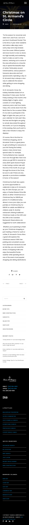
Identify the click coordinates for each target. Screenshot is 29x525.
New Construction (9, 313)
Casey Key (6, 483)
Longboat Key (7, 491)
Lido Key (5, 487)
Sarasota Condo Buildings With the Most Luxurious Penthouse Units (13, 355)
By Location (7, 449)
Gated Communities (9, 416)
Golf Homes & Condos (10, 420)
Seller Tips (6, 321)
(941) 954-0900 (12, 386)
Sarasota (6, 317)
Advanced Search (9, 445)
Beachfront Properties (10, 412)
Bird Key (5, 479)
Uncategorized (17, 24)
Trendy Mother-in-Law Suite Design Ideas (14, 339)
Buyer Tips (6, 309)
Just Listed (6, 457)
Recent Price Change (9, 461)
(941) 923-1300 (12, 388)
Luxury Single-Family (10, 432)
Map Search (7, 453)
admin (6, 24)
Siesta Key (6, 325)
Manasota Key (7, 495)
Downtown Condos (9, 424)
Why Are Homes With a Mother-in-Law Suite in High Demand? (13, 344)
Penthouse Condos (9, 428)
